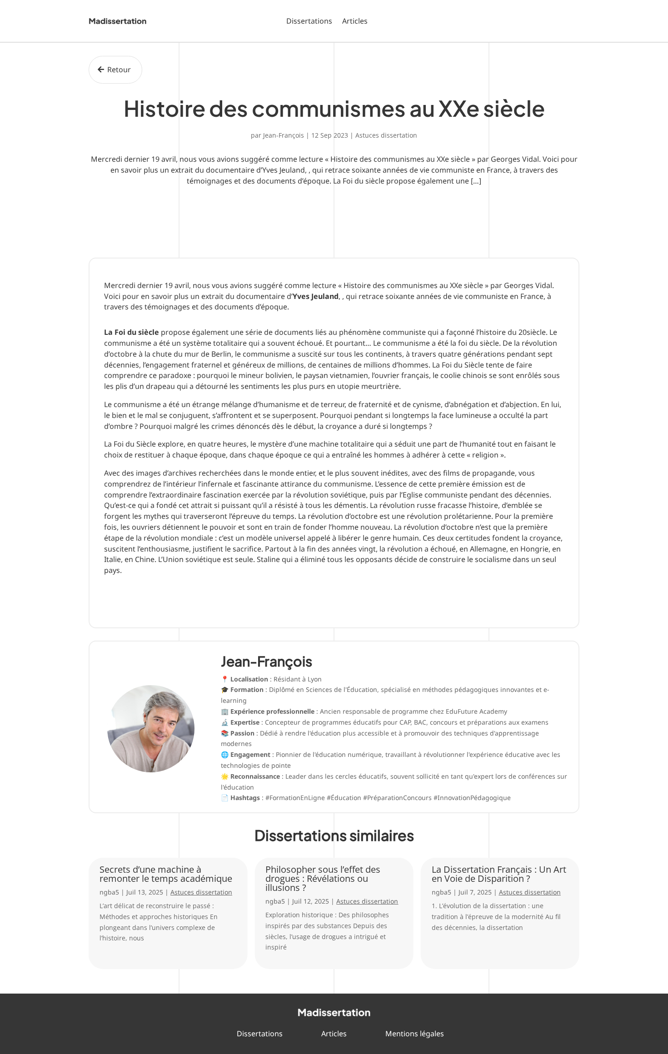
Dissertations (309, 21)
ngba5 (109, 892)
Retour (119, 70)
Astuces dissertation (386, 135)
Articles (355, 21)
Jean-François (283, 135)
